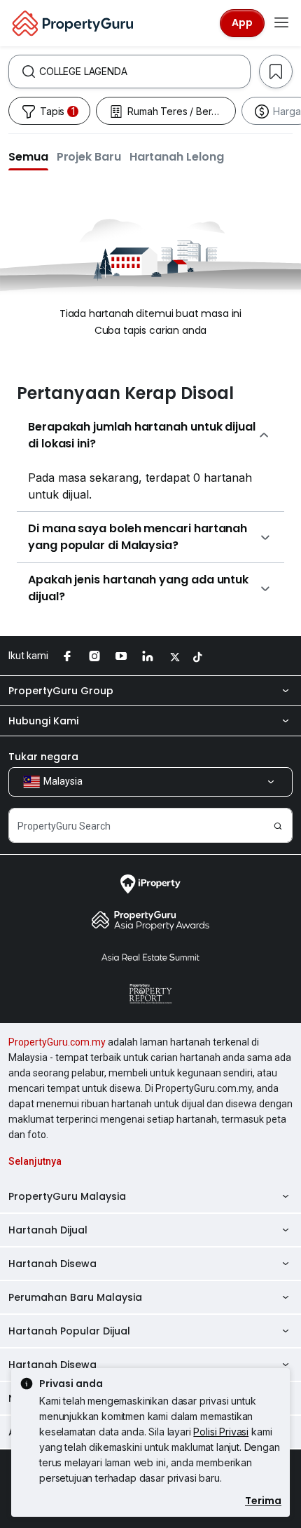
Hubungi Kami (43, 721)
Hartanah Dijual (48, 1230)
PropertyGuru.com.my (57, 1042)
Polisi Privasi (220, 1432)
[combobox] (144, 71)
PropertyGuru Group (60, 691)
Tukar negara (43, 757)
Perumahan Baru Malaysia (75, 1297)
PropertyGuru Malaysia (67, 1196)
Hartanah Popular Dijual (69, 1331)
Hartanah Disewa (52, 1264)
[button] (28, 156)
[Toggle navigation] (281, 23)
